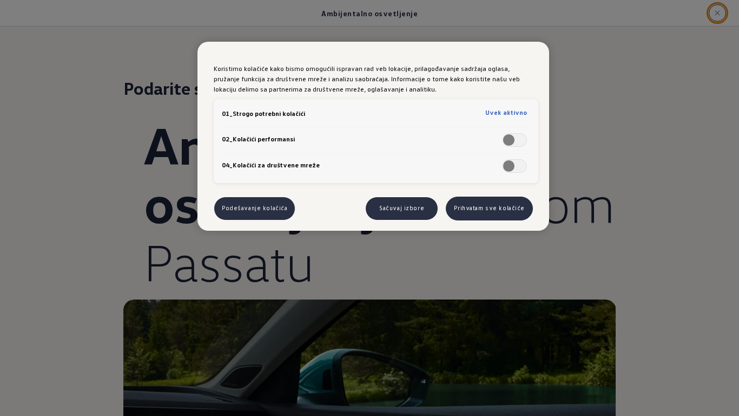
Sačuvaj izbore (401, 208)
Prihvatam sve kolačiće (489, 208)
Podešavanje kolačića (254, 208)
